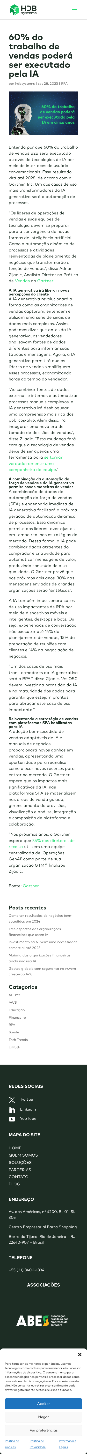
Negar (43, 1417)
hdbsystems (25, 83)
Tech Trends (18, 1040)
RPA (64, 83)
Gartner (45, 281)
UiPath (14, 1047)
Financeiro (17, 1017)
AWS (13, 1002)
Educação (17, 1010)
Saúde (14, 1032)
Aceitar (43, 1404)
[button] (79, 1354)
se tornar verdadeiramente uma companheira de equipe (36, 463)
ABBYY (14, 995)
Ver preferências (44, 1430)
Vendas (22, 281)
